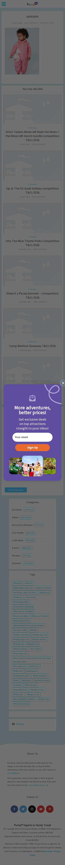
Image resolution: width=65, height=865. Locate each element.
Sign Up (32, 447)
